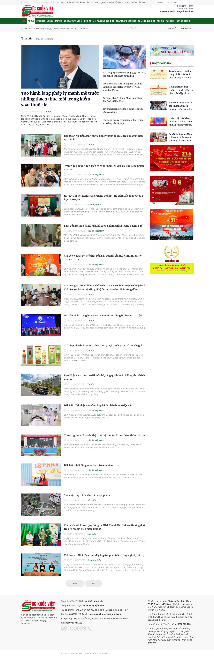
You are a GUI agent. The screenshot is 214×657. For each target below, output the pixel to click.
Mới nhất (172, 29)
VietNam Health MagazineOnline (176, 11)
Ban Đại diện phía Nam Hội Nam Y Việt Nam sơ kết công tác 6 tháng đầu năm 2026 (181, 137)
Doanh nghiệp (94, 560)
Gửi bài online (183, 21)
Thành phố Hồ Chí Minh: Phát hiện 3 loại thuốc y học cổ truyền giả (103, 345)
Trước (75, 583)
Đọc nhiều (186, 29)
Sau (93, 583)
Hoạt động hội (94, 204)
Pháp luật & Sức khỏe (126, 21)
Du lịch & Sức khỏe (146, 21)
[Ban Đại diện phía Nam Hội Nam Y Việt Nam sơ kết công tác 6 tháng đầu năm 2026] (158, 137)
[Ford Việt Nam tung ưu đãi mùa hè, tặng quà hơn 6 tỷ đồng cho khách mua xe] (41, 385)
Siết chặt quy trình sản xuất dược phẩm (87, 495)
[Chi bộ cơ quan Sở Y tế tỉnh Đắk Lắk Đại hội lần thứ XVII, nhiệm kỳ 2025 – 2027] (41, 265)
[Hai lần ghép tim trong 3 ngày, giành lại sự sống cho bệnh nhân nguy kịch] (124, 57)
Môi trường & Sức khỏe (103, 21)
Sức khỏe (40, 21)
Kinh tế (87, 21)
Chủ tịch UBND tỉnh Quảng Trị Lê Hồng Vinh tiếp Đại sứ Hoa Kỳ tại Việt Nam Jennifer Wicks (122, 87)
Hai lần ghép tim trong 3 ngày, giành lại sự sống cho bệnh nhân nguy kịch (62, 28)
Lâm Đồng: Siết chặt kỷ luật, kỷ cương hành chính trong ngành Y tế (103, 225)
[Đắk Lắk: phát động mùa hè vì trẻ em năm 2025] (41, 474)
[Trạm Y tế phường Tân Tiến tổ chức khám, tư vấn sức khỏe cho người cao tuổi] (41, 175)
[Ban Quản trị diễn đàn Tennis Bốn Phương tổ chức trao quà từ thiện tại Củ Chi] (41, 145)
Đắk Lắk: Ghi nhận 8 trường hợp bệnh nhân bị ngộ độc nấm (98, 405)
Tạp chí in (170, 21)
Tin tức (31, 21)
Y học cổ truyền (54, 21)
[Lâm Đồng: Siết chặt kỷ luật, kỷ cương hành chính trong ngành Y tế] (41, 235)
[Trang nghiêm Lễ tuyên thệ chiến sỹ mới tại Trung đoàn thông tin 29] (41, 445)
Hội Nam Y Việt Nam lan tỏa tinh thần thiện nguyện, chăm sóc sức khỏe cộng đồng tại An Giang (181, 106)
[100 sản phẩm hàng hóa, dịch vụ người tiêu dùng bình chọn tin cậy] (41, 325)
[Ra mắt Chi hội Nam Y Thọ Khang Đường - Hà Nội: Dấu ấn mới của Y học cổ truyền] (41, 205)
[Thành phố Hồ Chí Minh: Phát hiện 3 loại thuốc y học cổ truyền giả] (41, 355)
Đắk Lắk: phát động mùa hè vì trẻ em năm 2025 (91, 465)
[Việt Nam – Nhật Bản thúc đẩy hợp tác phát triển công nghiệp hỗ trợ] (41, 564)
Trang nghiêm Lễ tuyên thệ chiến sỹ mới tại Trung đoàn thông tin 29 (104, 435)
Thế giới (160, 21)
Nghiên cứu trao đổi (73, 21)
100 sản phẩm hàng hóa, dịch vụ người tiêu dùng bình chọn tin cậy (103, 315)
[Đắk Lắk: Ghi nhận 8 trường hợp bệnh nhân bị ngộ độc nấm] (41, 415)
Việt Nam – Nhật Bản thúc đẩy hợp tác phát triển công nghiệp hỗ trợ (104, 555)
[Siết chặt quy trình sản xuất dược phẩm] (41, 504)
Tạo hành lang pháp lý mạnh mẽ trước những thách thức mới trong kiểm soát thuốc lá (60, 99)
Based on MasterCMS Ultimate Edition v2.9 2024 (84, 653)
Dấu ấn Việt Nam (44, 39)
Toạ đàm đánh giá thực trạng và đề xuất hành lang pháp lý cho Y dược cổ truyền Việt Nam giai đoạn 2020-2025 (180, 74)
